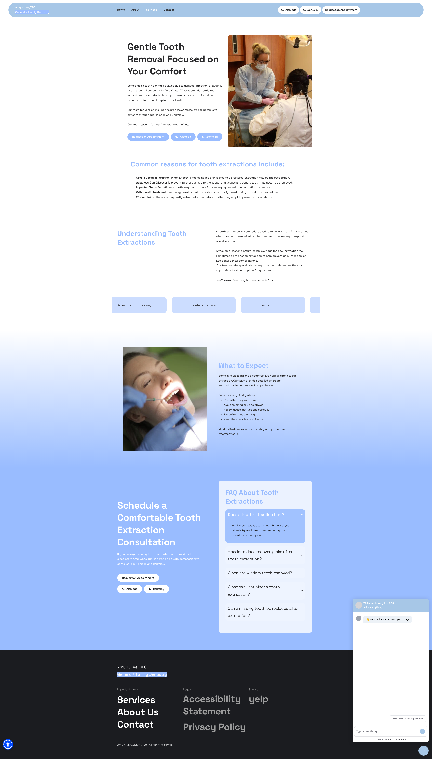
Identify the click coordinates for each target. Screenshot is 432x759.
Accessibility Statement (213, 705)
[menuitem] (121, 10)
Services (136, 700)
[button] (265, 514)
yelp (258, 699)
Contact (135, 724)
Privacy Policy (214, 727)
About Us (139, 712)
